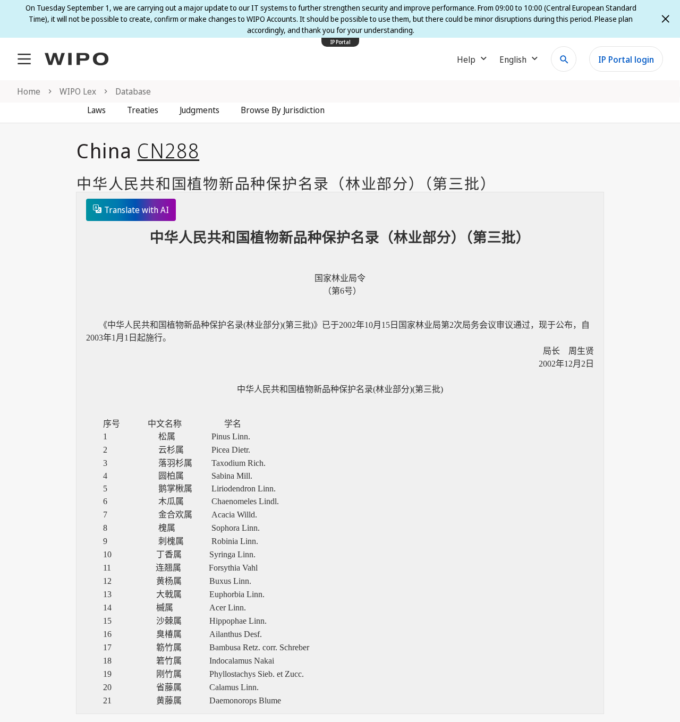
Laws (96, 110)
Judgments (199, 110)
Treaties (142, 110)
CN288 (168, 150)
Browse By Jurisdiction (283, 110)
